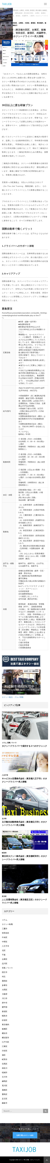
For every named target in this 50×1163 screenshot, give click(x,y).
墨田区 (4, 981)
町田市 (4, 853)
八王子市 (5, 775)
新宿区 (33, 23)
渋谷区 (4, 1051)
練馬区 (4, 1081)
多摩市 (4, 985)
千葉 (4, 955)
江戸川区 (5, 1042)
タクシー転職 (7, 924)
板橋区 (4, 1029)
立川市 (4, 818)
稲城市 (4, 1072)
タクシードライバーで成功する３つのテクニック (24, 746)
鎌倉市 (4, 1103)
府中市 (4, 1003)
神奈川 (15, 25)
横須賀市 (5, 1038)
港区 (4, 1055)
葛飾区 (4, 1090)
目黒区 (4, 1064)
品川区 (4, 963)
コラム (4, 743)
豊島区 (4, 1094)
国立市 (4, 972)
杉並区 (4, 1020)
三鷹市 (7, 23)
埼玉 (4, 977)
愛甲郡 (4, 1007)
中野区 (4, 942)
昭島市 (4, 1016)
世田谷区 (14, 23)
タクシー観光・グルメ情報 (12, 697)
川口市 (4, 998)
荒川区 (4, 1086)
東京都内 (40, 23)
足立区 (4, 896)
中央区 (4, 937)
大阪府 (4, 994)
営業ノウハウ (12, 743)
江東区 (9, 25)
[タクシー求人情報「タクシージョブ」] (7, 3)
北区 (4, 950)
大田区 (27, 23)
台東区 (21, 23)
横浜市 (4, 1033)
